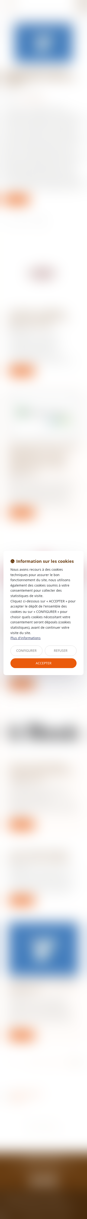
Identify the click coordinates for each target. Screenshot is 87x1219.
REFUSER (61, 650)
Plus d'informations (25, 638)
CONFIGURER (26, 650)
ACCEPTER (44, 663)
